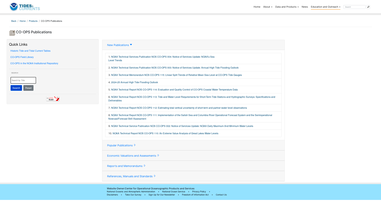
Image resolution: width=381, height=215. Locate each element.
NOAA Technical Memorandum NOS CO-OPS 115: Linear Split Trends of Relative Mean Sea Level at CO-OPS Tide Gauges (176, 75)
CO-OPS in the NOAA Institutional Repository (34, 63)
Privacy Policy (199, 191)
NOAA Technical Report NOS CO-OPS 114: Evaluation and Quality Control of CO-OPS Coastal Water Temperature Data (174, 89)
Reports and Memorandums (125, 166)
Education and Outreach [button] (324, 6)
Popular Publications (120, 145)
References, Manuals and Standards (130, 176)
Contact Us (221, 194)
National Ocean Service (173, 191)
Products (33, 20)
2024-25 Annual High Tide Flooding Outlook (134, 82)
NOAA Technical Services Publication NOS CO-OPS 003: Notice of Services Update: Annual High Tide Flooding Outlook (175, 67)
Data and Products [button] (285, 6)
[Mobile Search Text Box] (368, 7)
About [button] (266, 6)
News (305, 6)
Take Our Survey (133, 194)
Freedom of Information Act (195, 194)
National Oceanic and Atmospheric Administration (131, 191)
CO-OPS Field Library (22, 57)
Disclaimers (112, 194)
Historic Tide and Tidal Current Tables (30, 50)
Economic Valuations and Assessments (132, 155)
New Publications (118, 45)
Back (13, 20)
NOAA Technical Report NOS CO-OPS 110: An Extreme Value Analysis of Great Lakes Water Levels (165, 133)
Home (257, 6)
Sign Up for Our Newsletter (162, 194)
